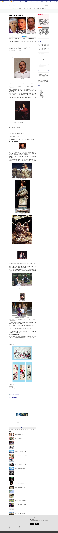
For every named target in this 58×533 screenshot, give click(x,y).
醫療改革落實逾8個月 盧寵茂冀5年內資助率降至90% (44, 21)
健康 (34, 8)
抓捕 (23, 429)
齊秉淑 (28, 429)
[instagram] (30, 517)
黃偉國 (39, 45)
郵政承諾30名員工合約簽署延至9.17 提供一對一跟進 (44, 33)
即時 (17, 8)
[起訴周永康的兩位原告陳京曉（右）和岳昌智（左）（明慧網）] (22, 309)
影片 (9, 518)
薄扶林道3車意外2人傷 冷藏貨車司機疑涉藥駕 (44, 22)
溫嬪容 (42, 49)
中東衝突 (41, 90)
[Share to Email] (26, 36)
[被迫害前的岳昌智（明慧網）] (22, 296)
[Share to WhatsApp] (25, 36)
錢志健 (39, 44)
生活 (32, 8)
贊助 (41, 5)
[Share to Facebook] (22, 36)
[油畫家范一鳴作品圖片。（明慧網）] (22, 196)
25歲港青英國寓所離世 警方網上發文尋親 (44, 31)
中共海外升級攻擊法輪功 (42, 96)
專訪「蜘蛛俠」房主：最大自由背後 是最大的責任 (44, 30)
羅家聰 (48, 44)
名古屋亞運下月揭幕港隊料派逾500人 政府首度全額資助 (44, 19)
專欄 (29, 8)
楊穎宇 (45, 45)
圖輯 (19, 526)
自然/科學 (38, 8)
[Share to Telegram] (24, 36)
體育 (42, 8)
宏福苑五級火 (41, 97)
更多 (47, 49)
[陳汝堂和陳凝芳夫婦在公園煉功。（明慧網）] (22, 279)
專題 (9, 526)
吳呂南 (45, 44)
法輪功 (25, 429)
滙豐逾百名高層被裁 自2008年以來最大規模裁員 (44, 29)
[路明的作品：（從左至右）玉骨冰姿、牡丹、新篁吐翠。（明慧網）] (22, 372)
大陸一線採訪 (41, 95)
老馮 (48, 48)
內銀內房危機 (41, 92)
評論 (31, 8)
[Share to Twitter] (23, 36)
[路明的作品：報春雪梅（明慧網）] (22, 353)
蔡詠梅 (48, 45)
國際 (24, 8)
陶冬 (39, 49)
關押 (21, 429)
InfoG (27, 8)
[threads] (32, 517)
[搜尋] (48, 5)
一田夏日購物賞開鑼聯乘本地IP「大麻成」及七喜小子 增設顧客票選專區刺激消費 (44, 17)
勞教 (19, 429)
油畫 (17, 429)
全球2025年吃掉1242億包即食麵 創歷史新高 (44, 32)
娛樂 (45, 8)
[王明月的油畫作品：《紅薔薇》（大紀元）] (22, 110)
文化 (36, 8)
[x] (34, 517)
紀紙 (40, 8)
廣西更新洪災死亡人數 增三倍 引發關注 (43, 20)
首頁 (12, 8)
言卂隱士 (45, 48)
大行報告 (41, 93)
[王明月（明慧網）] (22, 68)
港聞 (20, 8)
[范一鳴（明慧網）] (22, 146)
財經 (25, 8)
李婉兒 (42, 48)
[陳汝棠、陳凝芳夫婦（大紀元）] (22, 255)
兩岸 (22, 8)
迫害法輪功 (12, 429)
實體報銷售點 (13, 5)
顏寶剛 (42, 45)
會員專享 (15, 8)
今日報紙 (10, 517)
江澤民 (15, 429)
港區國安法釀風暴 (42, 94)
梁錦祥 (42, 44)
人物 (9, 528)
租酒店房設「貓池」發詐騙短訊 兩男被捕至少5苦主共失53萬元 (44, 18)
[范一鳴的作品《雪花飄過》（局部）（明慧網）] (22, 170)
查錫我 (44, 49)
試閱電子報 (10, 5)
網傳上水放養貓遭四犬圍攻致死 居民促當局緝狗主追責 (44, 23)
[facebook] (31, 517)
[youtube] (35, 517)
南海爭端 (41, 89)
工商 (19, 527)
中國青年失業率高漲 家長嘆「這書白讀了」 (43, 24)
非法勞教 (33, 429)
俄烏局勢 (41, 91)
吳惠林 (39, 48)
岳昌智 (30, 429)
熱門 (19, 8)
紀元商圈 (43, 5)
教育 (44, 8)
